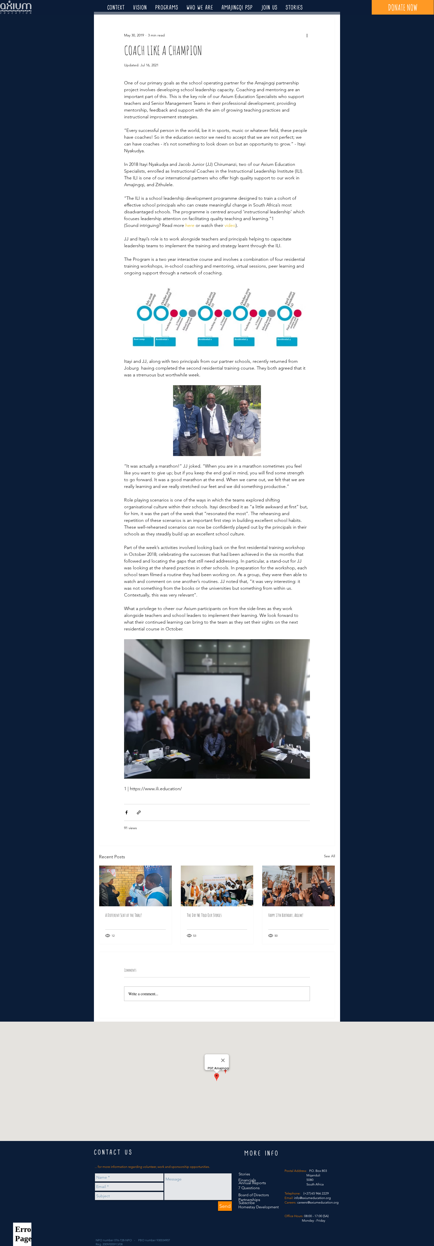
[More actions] (307, 35)
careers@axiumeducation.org (318, 1202)
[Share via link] (138, 812)
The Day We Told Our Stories (204, 915)
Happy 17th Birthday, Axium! (285, 915)
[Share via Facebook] (126, 812)
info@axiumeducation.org (312, 1198)
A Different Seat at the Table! (123, 915)
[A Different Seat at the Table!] (135, 886)
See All (329, 856)
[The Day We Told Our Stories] (217, 886)
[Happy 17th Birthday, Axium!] (298, 886)
